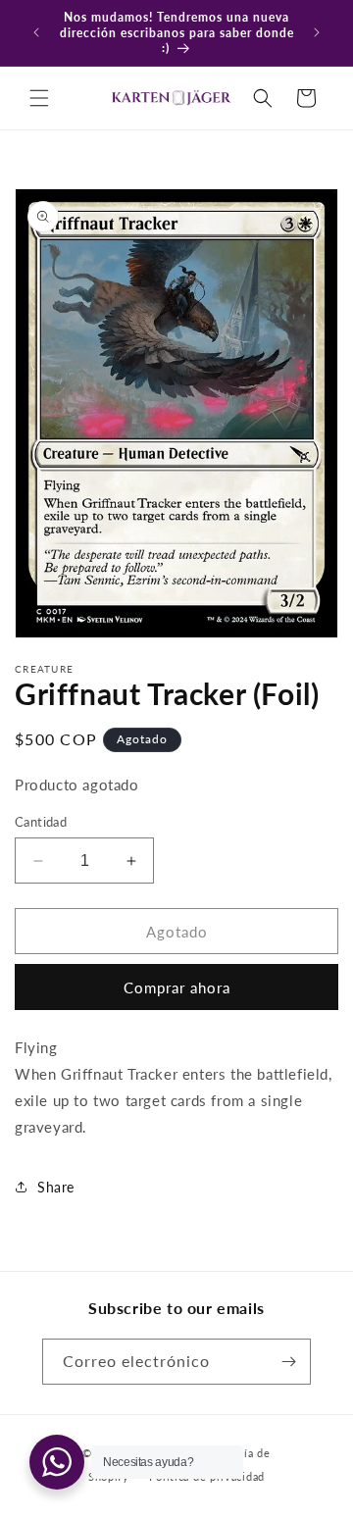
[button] (39, 98)
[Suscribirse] (288, 1362)
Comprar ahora (177, 987)
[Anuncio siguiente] (316, 32)
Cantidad (41, 822)
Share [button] (56, 1187)
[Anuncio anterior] (36, 32)
